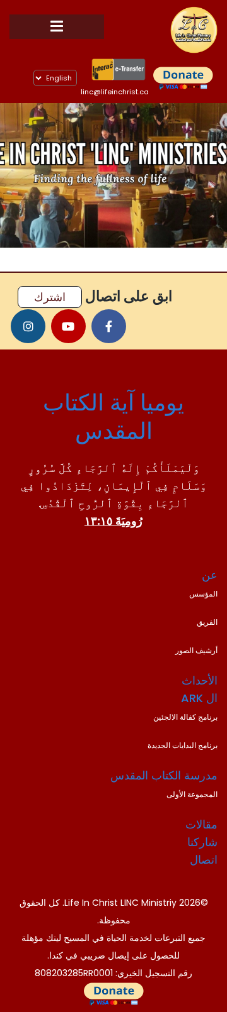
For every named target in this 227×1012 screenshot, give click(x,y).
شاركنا (202, 842)
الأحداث (200, 680)
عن (210, 575)
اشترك (50, 297)
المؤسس (203, 593)
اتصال (204, 859)
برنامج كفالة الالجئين (185, 717)
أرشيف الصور (196, 650)
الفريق (207, 622)
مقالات (201, 824)
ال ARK (199, 698)
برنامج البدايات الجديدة (183, 745)
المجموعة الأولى (192, 794)
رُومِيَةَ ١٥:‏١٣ (113, 521)
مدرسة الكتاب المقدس (164, 775)
